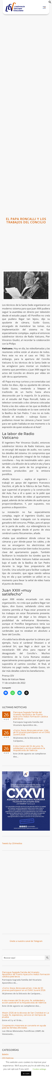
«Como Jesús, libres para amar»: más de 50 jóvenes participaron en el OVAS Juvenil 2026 (31, 732)
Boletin (5, 1054)
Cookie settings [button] (39, 1069)
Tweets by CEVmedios (12, 843)
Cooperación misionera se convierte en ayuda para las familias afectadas (24, 1026)
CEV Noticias (8, 1058)
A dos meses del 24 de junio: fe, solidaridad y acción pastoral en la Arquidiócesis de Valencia (29, 748)
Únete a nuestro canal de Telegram (26, 941)
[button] (50, 2)
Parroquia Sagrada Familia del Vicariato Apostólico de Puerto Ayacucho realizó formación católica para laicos (30, 715)
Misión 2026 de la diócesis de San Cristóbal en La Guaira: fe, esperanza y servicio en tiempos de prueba (25, 1015)
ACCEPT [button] (26, 1073)
